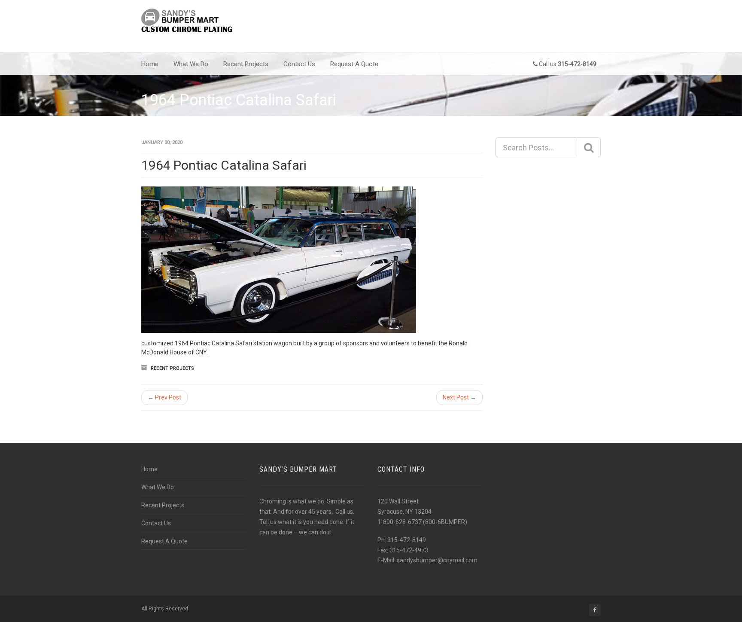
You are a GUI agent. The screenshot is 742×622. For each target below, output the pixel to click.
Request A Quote (354, 64)
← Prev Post (164, 397)
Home (149, 64)
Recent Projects (245, 64)
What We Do (190, 64)
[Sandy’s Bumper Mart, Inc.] (187, 21)
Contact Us (299, 64)
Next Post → (459, 397)
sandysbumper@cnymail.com (437, 560)
